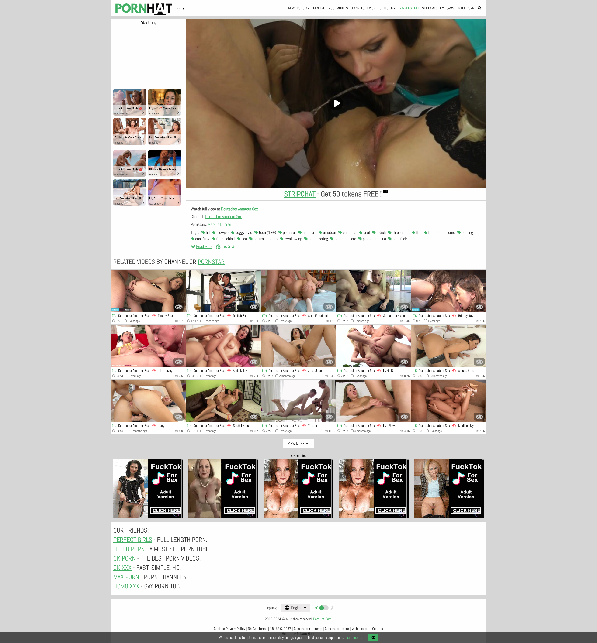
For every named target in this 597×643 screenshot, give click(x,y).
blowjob (222, 232)
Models (342, 8)
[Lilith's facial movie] (148, 346)
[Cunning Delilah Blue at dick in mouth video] (223, 291)
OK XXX (122, 568)
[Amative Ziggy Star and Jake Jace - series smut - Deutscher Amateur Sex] (298, 346)
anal (366, 232)
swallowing (292, 238)
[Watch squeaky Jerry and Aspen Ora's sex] (148, 401)
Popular (303, 8)
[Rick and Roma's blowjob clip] (448, 291)
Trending (318, 8)
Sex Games (430, 8)
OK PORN (124, 558)
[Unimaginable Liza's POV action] (373, 401)
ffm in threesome (441, 232)
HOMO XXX (126, 586)
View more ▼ (298, 443)
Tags (330, 8)
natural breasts (265, 238)
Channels (357, 8)
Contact (377, 628)
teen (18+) (267, 232)
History (389, 8)
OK (373, 638)
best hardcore (345, 238)
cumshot (349, 232)
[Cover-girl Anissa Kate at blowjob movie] (448, 346)
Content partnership (308, 628)
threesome (400, 232)
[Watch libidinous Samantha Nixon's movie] (373, 291)
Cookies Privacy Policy (229, 628)
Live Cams (447, 8)
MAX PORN (126, 577)
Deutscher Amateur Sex (239, 209)
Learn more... (353, 637)
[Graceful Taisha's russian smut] (298, 401)
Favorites (374, 8)
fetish (381, 232)
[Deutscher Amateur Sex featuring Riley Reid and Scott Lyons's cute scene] (223, 401)
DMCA (252, 628)
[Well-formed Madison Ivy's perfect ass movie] (448, 401)
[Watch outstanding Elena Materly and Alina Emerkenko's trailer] (298, 291)
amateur (329, 232)
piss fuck (399, 238)
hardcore (309, 232)
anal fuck (201, 238)
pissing (467, 232)
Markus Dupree (219, 224)
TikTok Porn (465, 8)
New (291, 8)
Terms (263, 628)
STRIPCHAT (300, 193)
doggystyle (243, 232)
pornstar (289, 232)
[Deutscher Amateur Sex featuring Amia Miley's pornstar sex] (223, 346)
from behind (225, 238)
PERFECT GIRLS (132, 540)
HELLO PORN (129, 549)
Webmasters (360, 628)
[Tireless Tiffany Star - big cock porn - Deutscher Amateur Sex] (148, 291)
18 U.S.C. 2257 (280, 628)
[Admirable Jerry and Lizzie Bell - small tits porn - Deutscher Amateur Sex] (373, 346)
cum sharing (318, 238)
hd (207, 232)
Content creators (337, 628)
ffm (418, 232)
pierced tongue (374, 238)
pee (243, 238)
